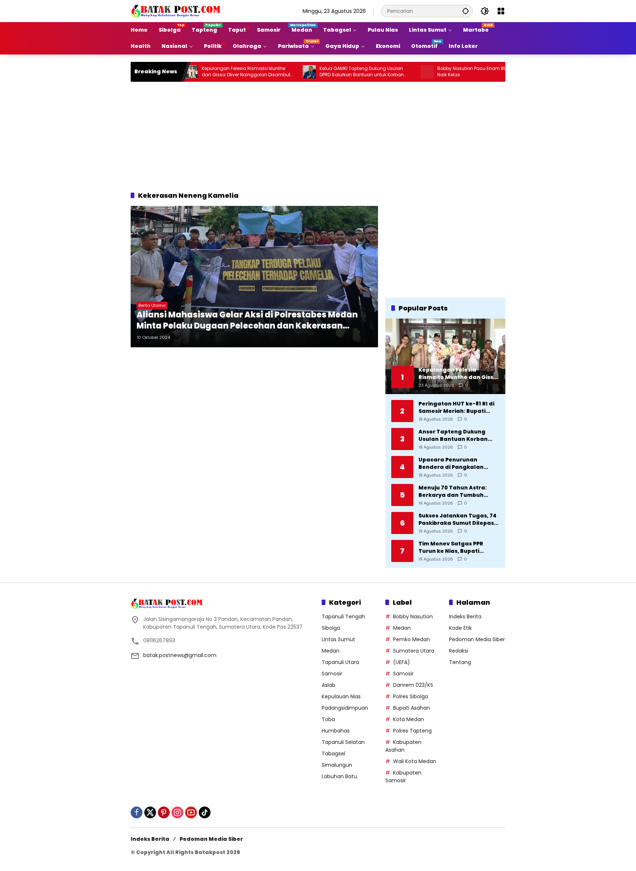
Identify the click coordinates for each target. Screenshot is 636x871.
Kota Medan (408, 719)
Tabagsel (333, 753)
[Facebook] (136, 812)
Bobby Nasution (413, 616)
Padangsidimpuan (345, 708)
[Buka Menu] (501, 11)
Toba (328, 719)
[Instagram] (177, 812)
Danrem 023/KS (413, 685)
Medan (330, 650)
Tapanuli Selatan (343, 742)
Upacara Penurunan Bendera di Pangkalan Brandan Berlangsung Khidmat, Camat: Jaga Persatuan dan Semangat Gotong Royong (456, 463)
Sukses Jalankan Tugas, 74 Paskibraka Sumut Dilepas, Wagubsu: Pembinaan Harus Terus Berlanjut (457, 519)
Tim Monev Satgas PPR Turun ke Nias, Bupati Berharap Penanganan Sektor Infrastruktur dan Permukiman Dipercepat (454, 547)
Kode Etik (460, 628)
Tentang (460, 662)
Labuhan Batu (339, 776)
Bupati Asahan (411, 708)
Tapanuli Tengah (343, 616)
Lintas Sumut (338, 639)
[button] (465, 11)
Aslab (328, 685)
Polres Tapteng (412, 730)
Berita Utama (152, 305)
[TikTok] (205, 812)
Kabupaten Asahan (403, 746)
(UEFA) (401, 662)
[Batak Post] (177, 10)
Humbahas (336, 730)
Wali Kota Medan (414, 761)
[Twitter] (150, 812)
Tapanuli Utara (340, 662)
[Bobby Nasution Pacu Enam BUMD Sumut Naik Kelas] (400, 71)
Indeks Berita (465, 616)
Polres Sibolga (410, 696)
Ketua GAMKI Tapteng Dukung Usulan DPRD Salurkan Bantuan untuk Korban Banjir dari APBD (335, 72)
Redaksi (458, 650)
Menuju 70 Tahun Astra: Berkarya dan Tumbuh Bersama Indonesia (452, 491)
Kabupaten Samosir (403, 776)
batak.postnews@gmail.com (179, 655)
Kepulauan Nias (341, 696)
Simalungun (337, 765)
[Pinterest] (164, 812)
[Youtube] (191, 812)
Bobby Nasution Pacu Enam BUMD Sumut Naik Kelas (457, 72)
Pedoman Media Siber (477, 639)
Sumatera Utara (413, 650)
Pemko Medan (411, 639)
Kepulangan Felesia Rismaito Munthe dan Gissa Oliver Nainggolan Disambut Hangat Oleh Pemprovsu (219, 72)
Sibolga (331, 628)
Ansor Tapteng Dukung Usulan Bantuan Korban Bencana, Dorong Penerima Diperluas (458, 435)
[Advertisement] (318, 135)
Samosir (332, 673)
